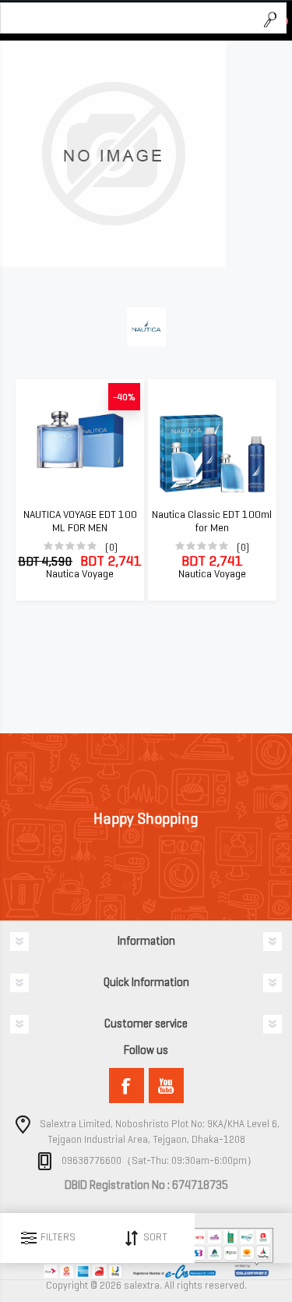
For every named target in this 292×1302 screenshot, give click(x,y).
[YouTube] (166, 1085)
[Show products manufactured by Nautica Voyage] (113, 263)
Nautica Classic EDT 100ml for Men (212, 521)
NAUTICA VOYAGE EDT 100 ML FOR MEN (80, 521)
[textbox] (128, 18)
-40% (124, 397)
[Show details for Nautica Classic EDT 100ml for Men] (212, 440)
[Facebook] (126, 1085)
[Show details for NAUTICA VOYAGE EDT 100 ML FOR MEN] (80, 440)
